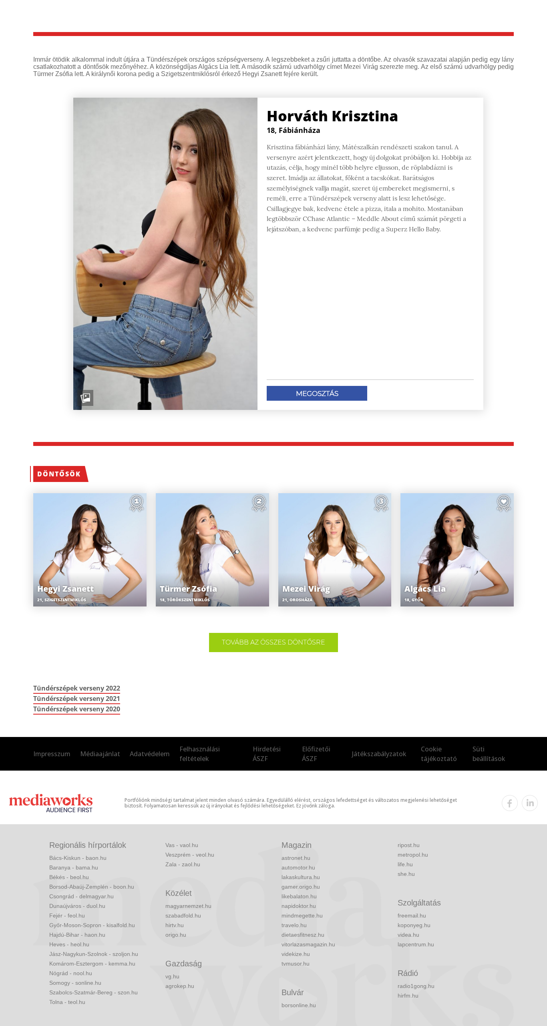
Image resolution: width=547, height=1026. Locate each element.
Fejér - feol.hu (67, 915)
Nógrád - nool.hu (70, 973)
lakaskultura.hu (301, 877)
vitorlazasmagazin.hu (308, 944)
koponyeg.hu (414, 925)
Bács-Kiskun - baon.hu (78, 858)
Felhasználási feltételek (199, 754)
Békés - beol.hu (69, 877)
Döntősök (59, 474)
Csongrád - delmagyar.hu (81, 896)
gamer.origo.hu (301, 886)
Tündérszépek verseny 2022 (76, 688)
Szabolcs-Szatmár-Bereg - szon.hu (93, 992)
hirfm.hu (408, 995)
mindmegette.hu (302, 915)
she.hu (406, 874)
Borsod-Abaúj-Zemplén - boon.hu (91, 886)
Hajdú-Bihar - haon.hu (77, 935)
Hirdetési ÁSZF (267, 754)
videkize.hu (296, 954)
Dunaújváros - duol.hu (77, 906)
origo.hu (175, 935)
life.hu (405, 864)
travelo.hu (294, 925)
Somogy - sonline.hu (75, 983)
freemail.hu (412, 915)
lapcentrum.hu (416, 944)
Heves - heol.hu (69, 944)
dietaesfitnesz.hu (303, 935)
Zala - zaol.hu (182, 864)
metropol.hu (413, 854)
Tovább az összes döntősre (273, 642)
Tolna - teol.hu (67, 1002)
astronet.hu (296, 858)
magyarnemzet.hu (188, 906)
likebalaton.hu (299, 896)
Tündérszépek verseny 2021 (76, 698)
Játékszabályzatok (379, 753)
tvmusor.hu (296, 963)
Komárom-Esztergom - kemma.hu (92, 963)
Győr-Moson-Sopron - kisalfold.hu (92, 925)
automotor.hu (298, 867)
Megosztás (317, 394)
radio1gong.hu (416, 986)
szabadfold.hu (183, 915)
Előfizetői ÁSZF (316, 754)
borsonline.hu (299, 1005)
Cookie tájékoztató (439, 754)
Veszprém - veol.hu (189, 854)
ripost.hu (409, 845)
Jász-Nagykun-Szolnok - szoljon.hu (93, 954)
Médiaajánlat (100, 753)
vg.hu (172, 976)
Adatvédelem (150, 753)
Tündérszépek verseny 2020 (76, 709)
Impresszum (51, 753)
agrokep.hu (179, 986)
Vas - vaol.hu (181, 845)
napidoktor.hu (299, 906)
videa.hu (408, 935)
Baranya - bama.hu (73, 867)
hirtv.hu (174, 925)
